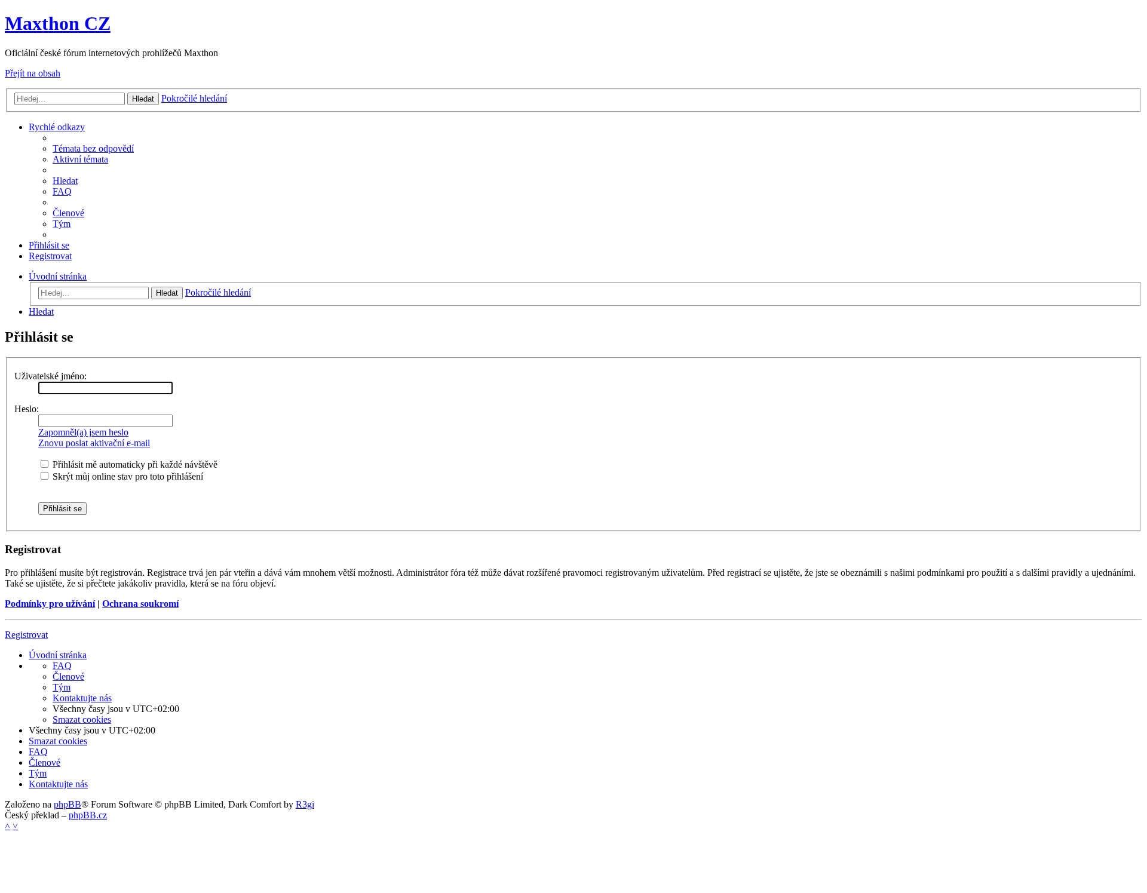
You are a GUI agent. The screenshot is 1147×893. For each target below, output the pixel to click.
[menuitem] (93, 148)
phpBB (67, 804)
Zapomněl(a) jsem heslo (83, 432)
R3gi (305, 804)
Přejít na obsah (32, 73)
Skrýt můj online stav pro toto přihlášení (126, 476)
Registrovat (26, 635)
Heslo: (26, 409)
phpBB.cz (88, 815)
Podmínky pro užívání (50, 604)
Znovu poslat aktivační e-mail (94, 443)
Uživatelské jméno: (50, 376)
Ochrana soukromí (140, 604)
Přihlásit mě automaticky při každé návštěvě (133, 464)
